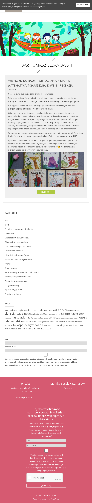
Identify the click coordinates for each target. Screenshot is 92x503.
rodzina (25, 322)
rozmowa (33, 321)
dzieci (9, 313)
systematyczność (75, 322)
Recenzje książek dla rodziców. (18, 276)
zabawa (37, 328)
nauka (29, 317)
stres (67, 322)
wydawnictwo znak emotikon (18, 328)
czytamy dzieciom (27, 310)
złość (49, 329)
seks (56, 322)
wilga (13, 325)
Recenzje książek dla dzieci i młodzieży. (22, 272)
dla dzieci (61, 310)
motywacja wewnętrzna (52, 314)
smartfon (62, 322)
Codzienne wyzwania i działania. (19, 229)
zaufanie (45, 329)
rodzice (18, 321)
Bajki (7, 220)
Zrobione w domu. (13, 294)
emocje (26, 313)
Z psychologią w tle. (13, 289)
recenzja (83, 317)
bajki (6, 310)
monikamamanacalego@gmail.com (25, 388)
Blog (7, 224)
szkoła (7, 325)
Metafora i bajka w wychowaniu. (19, 259)
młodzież (65, 313)
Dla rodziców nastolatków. (16, 242)
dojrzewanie (73, 310)
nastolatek (77, 313)
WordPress (55, 499)
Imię (6, 339)
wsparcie (22, 325)
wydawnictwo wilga (54, 325)
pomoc (53, 317)
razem (76, 318)
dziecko (17, 313)
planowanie (43, 318)
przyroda (60, 318)
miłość (42, 314)
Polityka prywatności (24, 397)
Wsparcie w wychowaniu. (16, 281)
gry (32, 314)
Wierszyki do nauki (27, 140)
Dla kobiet (9, 233)
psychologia (68, 318)
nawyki (36, 318)
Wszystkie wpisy (12, 285)
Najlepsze (9, 263)
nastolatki (18, 317)
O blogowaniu (11, 268)
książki (36, 314)
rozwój (40, 322)
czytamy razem (46, 310)
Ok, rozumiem (83, 5)
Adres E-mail (10, 346)
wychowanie (35, 325)
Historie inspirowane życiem (17, 255)
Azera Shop (37, 499)
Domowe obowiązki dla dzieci (18, 246)
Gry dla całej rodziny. (14, 250)
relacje (9, 321)
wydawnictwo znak (74, 325)
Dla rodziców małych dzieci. (17, 237)
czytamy (13, 310)
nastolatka (8, 318)
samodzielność (48, 322)
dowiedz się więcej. (38, 6)
